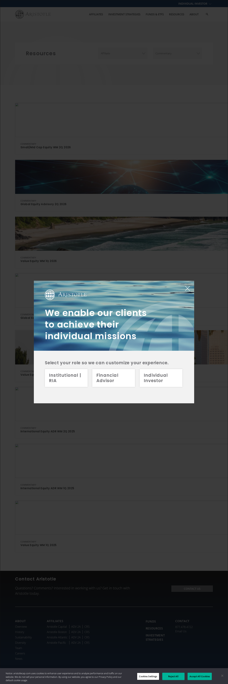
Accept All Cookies (200, 676)
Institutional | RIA (65, 378)
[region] (114, 676)
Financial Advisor (107, 378)
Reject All (173, 676)
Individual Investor (156, 378)
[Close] (222, 676)
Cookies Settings (148, 676)
